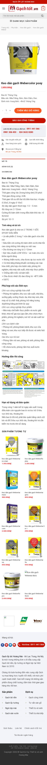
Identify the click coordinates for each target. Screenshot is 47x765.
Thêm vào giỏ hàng (28, 110)
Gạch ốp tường (12, 703)
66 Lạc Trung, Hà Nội (33, 656)
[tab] (23, 161)
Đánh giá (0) (7, 167)
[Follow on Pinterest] (6, 645)
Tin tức (22, 746)
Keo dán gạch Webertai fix (34, 561)
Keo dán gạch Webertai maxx (11, 493)
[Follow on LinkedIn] (10, 645)
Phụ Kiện (14, 28)
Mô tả (4, 161)
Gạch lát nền (11, 697)
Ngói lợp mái (10, 708)
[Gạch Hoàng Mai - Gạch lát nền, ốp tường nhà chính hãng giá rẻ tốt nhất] (23, 8)
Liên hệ (33, 748)
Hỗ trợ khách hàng (20, 748)
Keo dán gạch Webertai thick (34, 594)
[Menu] (3, 8)
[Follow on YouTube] (14, 645)
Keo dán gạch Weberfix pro (11, 594)
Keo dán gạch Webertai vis (11, 561)
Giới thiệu (13, 746)
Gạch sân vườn (12, 713)
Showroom (7, 172)
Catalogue (32, 746)
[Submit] (42, 16)
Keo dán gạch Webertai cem (11, 527)
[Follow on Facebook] (2, 645)
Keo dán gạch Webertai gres (34, 493)
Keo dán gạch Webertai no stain (11, 460)
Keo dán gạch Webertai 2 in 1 (35, 527)
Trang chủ (5, 28)
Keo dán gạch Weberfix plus (34, 460)
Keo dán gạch (25, 28)
